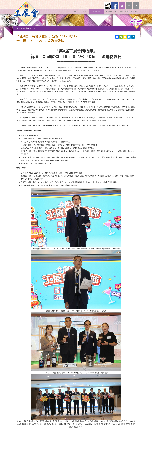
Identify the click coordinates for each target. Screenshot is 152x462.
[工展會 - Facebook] (114, 5)
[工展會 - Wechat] (107, 5)
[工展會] (26, 5)
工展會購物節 (96, 11)
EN (136, 6)
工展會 (83, 11)
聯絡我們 (134, 11)
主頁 (76, 11)
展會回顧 (123, 11)
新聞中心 (37, 28)
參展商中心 (110, 11)
